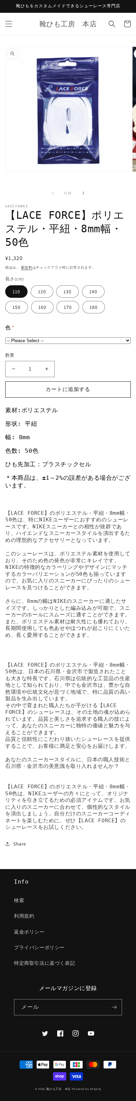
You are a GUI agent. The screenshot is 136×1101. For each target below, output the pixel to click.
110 (16, 291)
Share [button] (19, 844)
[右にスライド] (83, 193)
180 (94, 307)
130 (67, 291)
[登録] (114, 1007)
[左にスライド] (52, 193)
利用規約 (24, 916)
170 (68, 307)
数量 (10, 355)
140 (93, 291)
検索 (19, 900)
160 (42, 307)
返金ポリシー (29, 932)
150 (17, 307)
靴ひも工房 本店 (58, 1089)
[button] (8, 24)
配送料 (26, 267)
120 (42, 291)
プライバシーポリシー (39, 947)
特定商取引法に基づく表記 (44, 963)
